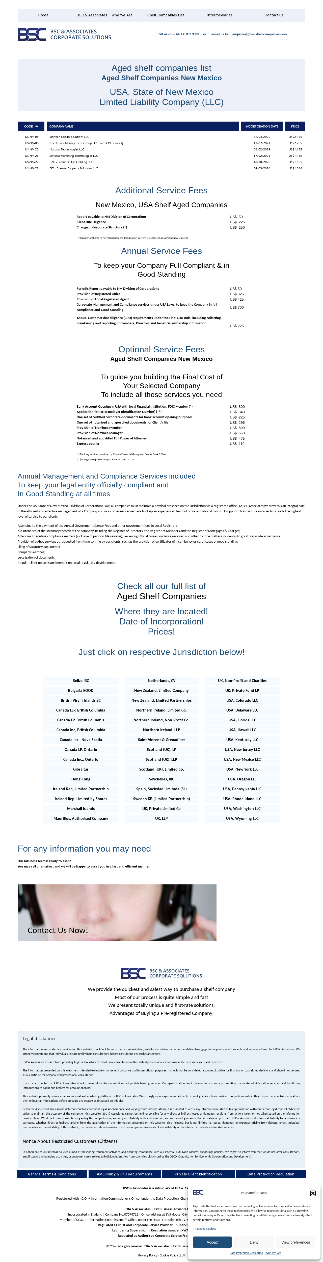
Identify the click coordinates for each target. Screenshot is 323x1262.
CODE (28, 126)
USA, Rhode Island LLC (242, 799)
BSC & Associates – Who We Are (104, 15)
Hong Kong (80, 779)
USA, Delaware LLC (242, 710)
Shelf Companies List (165, 15)
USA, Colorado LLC (242, 701)
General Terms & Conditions (52, 1174)
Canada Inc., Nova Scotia (81, 740)
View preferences (295, 1242)
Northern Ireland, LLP (161, 730)
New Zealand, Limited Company (161, 691)
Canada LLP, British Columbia (80, 710)
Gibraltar (81, 770)
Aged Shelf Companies (161, 596)
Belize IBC (81, 681)
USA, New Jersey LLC (242, 750)
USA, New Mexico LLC (242, 760)
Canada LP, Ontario (81, 750)
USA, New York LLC (242, 770)
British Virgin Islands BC (81, 701)
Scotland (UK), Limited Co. (161, 770)
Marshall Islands (81, 809)
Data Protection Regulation (246, 1253)
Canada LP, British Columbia (80, 720)
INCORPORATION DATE (262, 126)
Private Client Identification (198, 1174)
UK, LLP (161, 819)
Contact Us (274, 15)
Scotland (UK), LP (161, 750)
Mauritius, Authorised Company (80, 819)
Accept (212, 1242)
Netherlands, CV (161, 681)
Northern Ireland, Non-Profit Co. (161, 720)
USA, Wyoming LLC (242, 819)
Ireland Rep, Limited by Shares (81, 799)
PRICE (295, 126)
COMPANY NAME (61, 126)
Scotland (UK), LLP (161, 760)
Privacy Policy (147, 1255)
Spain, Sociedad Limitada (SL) (161, 789)
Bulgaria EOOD (80, 691)
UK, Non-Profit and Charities (242, 681)
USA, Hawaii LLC (242, 730)
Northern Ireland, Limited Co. (161, 710)
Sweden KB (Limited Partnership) (161, 799)
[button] (312, 1193)
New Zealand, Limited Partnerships (161, 701)
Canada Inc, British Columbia (81, 730)
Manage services (205, 1228)
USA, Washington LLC (242, 809)
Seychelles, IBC (161, 779)
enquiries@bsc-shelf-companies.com (259, 34)
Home (43, 15)
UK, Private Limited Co (161, 809)
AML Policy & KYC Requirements (124, 1174)
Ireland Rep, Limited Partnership (81, 789)
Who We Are (273, 1253)
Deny (254, 1242)
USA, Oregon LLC (242, 779)
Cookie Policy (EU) (172, 1255)
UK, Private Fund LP (242, 691)
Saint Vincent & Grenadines (161, 740)
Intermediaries (220, 15)
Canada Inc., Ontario (80, 760)
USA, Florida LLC (242, 720)
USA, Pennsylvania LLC (242, 789)
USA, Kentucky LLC (242, 740)
